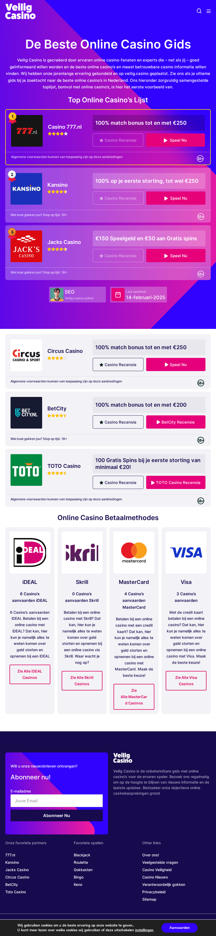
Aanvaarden (179, 927)
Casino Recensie (120, 140)
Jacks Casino (17, 869)
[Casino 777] (27, 130)
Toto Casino (15, 892)
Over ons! (150, 855)
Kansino (12, 862)
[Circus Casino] (26, 354)
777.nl (10, 855)
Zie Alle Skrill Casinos (82, 680)
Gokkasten (83, 869)
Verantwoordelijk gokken (163, 884)
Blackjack (82, 855)
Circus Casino (17, 877)
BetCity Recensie (178, 422)
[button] (199, 11)
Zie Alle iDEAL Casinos (29, 674)
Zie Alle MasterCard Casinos (134, 696)
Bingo (79, 877)
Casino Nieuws (155, 877)
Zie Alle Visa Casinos (186, 680)
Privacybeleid (154, 892)
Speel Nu (178, 140)
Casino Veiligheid (157, 869)
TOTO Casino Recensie (178, 482)
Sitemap (149, 899)
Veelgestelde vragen (160, 862)
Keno (78, 884)
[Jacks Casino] (26, 245)
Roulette (81, 862)
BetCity (11, 884)
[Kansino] (26, 188)
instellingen (144, 930)
